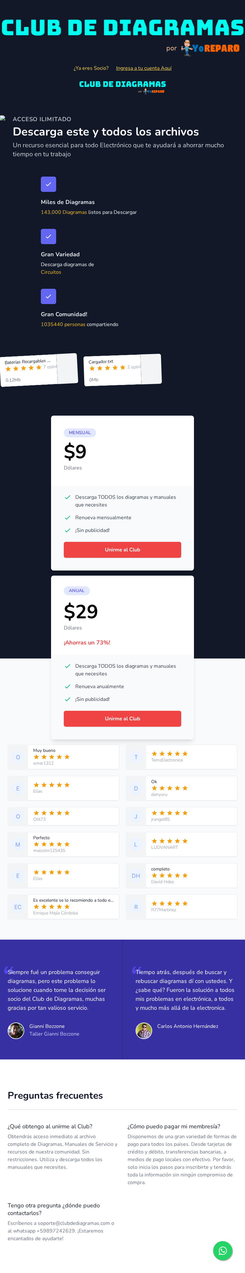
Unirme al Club (122, 549)
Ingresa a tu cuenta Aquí (144, 68)
